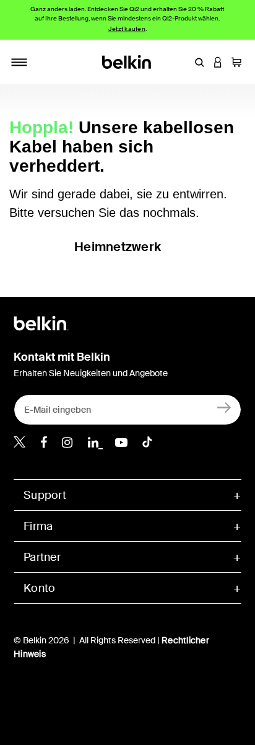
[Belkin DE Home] (127, 61)
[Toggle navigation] (19, 62)
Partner (42, 557)
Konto (39, 588)
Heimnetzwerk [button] (117, 247)
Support (45, 495)
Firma (38, 526)
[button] (199, 62)
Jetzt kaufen (126, 29)
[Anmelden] (224, 407)
